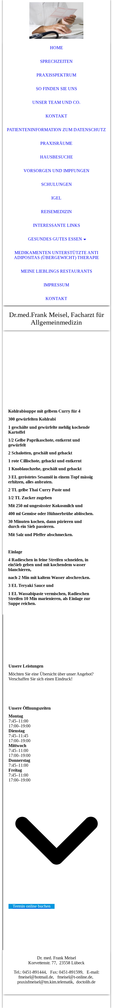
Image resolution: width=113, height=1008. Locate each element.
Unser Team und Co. (56, 102)
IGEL (56, 198)
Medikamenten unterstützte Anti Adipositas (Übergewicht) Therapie (56, 255)
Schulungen (56, 184)
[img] (56, 20)
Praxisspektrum (56, 75)
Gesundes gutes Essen (55, 239)
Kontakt (56, 116)
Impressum (56, 285)
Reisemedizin (56, 211)
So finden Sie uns (56, 88)
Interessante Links (56, 225)
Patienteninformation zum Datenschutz (56, 129)
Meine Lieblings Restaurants (56, 271)
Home (56, 47)
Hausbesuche (56, 157)
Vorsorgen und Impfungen (56, 170)
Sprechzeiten (56, 61)
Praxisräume (56, 143)
